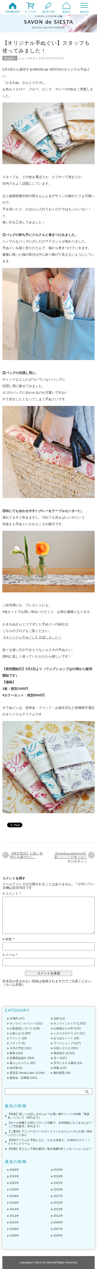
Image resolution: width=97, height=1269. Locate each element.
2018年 (14, 1196)
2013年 (58, 1209)
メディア (15, 1043)
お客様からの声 (63, 1028)
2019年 (58, 1189)
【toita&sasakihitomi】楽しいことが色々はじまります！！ (70, 857)
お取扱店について (21, 1028)
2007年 (58, 1229)
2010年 (14, 1222)
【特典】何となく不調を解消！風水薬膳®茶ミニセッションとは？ (50, 1148)
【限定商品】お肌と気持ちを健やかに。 (26, 855)
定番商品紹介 (18, 1058)
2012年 (14, 1215)
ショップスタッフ (29, 58)
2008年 (14, 1229)
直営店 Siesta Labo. (22, 1073)
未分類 (14, 1068)
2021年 (58, 1183)
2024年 (14, 1176)
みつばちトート (63, 1038)
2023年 (58, 1176)
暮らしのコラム (19, 1063)
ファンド (15, 1038)
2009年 (58, 1222)
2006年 (14, 1235)
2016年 (14, 1202)
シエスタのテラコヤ (66, 1033)
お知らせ (15, 1033)
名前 (9, 939)
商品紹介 (10, 58)
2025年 (58, 1169)
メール (11, 955)
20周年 (14, 1018)
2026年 (14, 1169)
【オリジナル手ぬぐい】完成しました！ (32, 637)
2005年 (58, 1235)
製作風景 (59, 1073)
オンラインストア (64, 1023)
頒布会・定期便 (19, 1077)
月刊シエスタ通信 (64, 1063)
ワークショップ (63, 1043)
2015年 (58, 1202)
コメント (12, 893)
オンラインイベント (22, 1023)
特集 (56, 1068)
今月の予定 (17, 1048)
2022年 (14, 1183)
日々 (56, 1058)
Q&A (56, 1018)
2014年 (14, 1209)
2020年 (14, 1189)
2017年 (58, 1196)
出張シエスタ (61, 1048)
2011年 (58, 1215)
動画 (12, 1053)
